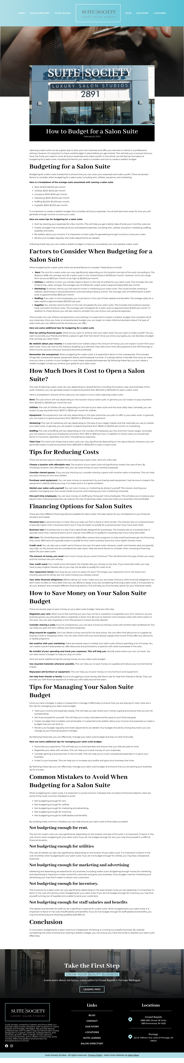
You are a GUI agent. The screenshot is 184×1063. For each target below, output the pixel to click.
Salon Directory (40, 13)
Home (21, 13)
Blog (128, 13)
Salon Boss (133, 1055)
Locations (160, 13)
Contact (92, 1021)
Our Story (142, 13)
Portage (153, 1034)
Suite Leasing (63, 13)
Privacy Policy (95, 1055)
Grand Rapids (153, 1017)
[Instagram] (11, 1045)
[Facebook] (6, 1045)
